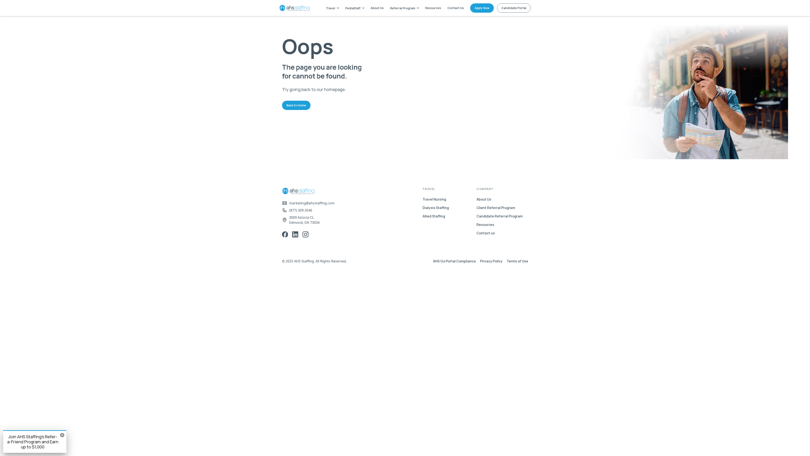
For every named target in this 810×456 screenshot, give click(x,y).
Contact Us (455, 8)
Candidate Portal (513, 8)
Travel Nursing (434, 199)
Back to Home (296, 105)
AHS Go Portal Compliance (454, 261)
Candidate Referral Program (500, 216)
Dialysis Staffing (436, 207)
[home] (294, 8)
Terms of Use (517, 261)
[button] (332, 8)
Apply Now (482, 8)
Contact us (486, 233)
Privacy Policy (491, 261)
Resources (433, 8)
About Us (377, 8)
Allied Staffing (434, 216)
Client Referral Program (496, 207)
